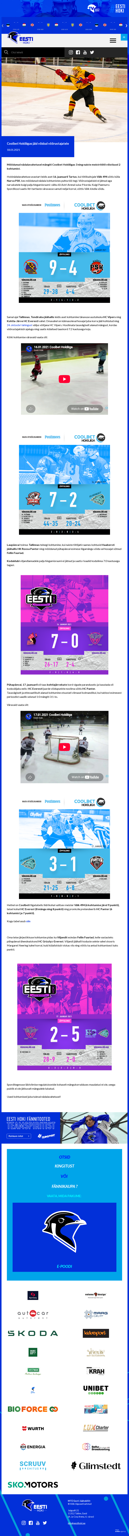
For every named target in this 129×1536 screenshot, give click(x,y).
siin (28, 921)
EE (124, 37)
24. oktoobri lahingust (19, 325)
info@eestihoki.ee (76, 1523)
